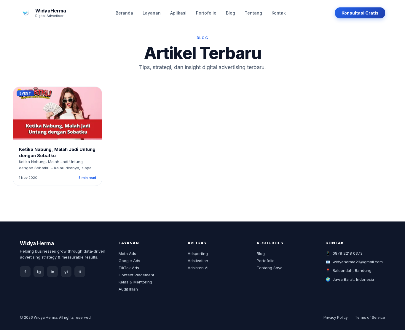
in (52, 272)
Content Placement (136, 274)
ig (39, 272)
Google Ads (129, 260)
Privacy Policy (335, 317)
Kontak (279, 12)
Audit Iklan (128, 289)
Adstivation (198, 260)
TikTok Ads (129, 267)
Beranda (124, 12)
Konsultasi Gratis (360, 12)
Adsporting (198, 253)
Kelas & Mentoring (135, 282)
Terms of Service (370, 317)
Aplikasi (178, 12)
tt (80, 272)
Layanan (152, 12)
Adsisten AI (198, 267)
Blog (230, 12)
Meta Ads (127, 253)
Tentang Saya (270, 267)
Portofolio (206, 12)
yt (66, 272)
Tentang (253, 12)
